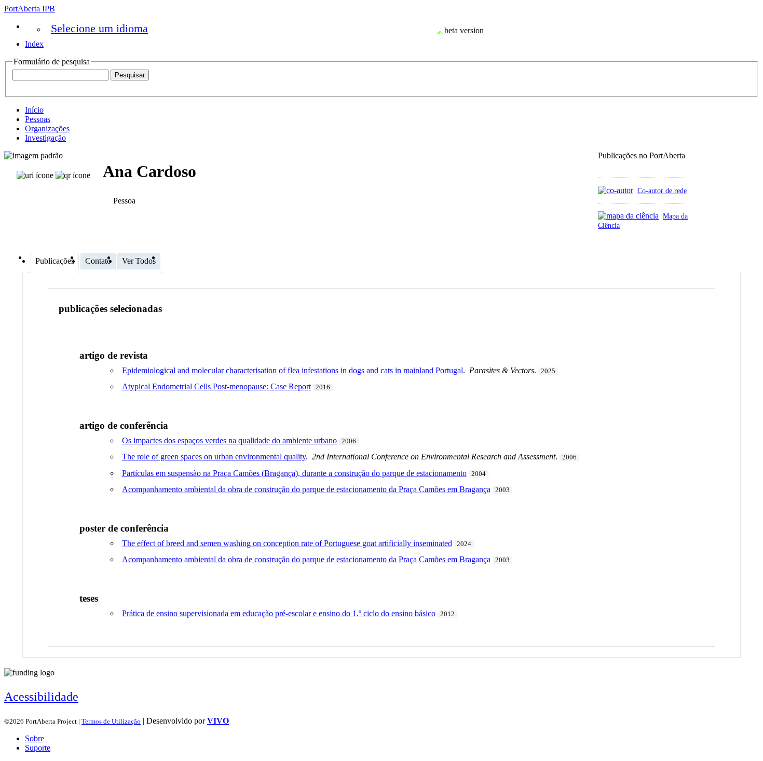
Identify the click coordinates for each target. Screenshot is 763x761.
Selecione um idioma (99, 28)
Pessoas (37, 119)
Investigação (45, 137)
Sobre (34, 738)
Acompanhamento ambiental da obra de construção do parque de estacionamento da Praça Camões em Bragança (306, 489)
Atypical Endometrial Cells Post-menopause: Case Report (216, 386)
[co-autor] (615, 190)
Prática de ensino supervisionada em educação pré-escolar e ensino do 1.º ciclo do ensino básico (278, 613)
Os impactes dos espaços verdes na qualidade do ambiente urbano (229, 440)
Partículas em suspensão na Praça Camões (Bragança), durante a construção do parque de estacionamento (294, 473)
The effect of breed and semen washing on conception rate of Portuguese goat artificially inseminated (287, 543)
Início (34, 109)
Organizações (47, 128)
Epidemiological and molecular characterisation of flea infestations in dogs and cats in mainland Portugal (292, 370)
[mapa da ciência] (628, 215)
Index (34, 43)
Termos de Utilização (111, 721)
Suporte (37, 747)
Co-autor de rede (662, 190)
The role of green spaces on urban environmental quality (214, 456)
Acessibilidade (41, 696)
